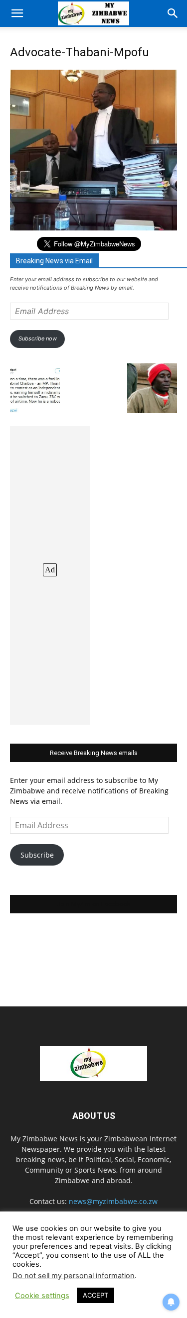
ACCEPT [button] (95, 1295)
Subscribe (37, 855)
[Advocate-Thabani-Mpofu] (93, 227)
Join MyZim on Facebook (94, 904)
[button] (17, 13)
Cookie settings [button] (42, 1295)
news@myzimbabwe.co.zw (113, 1201)
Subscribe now (37, 338)
